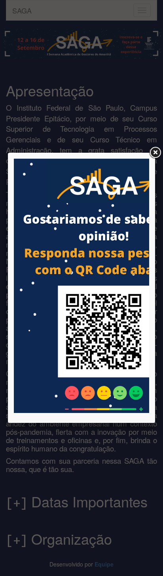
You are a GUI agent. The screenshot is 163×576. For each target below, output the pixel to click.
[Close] (155, 153)
